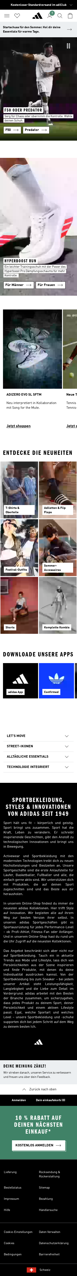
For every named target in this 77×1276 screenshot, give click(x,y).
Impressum (11, 1198)
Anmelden (19, 1100)
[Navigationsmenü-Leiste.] (7, 16)
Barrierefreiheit (49, 1254)
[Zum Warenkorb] (70, 16)
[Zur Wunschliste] (17, 16)
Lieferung (10, 1172)
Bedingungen (13, 1254)
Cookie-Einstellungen (18, 1232)
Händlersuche (48, 1210)
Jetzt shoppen (18, 426)
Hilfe (7, 1210)
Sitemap (44, 1187)
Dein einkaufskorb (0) (50, 1100)
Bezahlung (46, 1198)
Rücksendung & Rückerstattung (49, 1174)
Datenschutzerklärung (54, 1243)
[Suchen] (60, 16)
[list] (38, 370)
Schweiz (45, 1269)
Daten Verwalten (49, 1232)
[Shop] (37, 17)
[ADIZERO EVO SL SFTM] (32, 370)
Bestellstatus (12, 1187)
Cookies (9, 1243)
